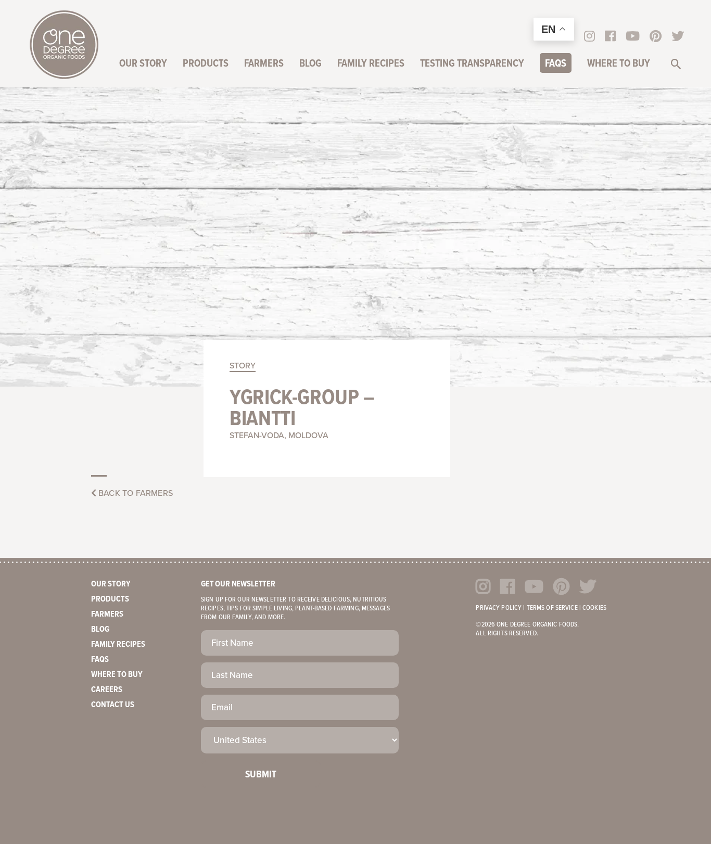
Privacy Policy (499, 608)
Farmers (264, 64)
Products (205, 64)
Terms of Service (552, 608)
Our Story (143, 64)
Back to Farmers (134, 493)
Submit (260, 775)
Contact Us (112, 704)
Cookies (594, 608)
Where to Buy (618, 64)
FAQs (555, 64)
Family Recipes (370, 64)
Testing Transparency (472, 64)
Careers (106, 689)
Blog (310, 64)
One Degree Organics (64, 44)
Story (243, 366)
